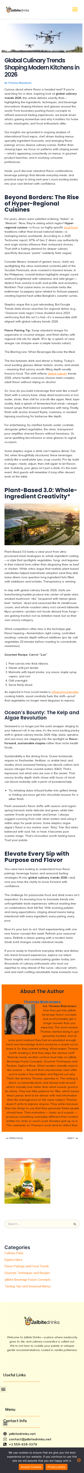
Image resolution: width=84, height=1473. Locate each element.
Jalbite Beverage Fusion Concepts (27, 1279)
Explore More (13, 1260)
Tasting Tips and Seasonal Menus (27, 1286)
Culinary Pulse (13, 1253)
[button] (75, 9)
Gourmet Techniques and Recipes (27, 1273)
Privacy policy (56, 1467)
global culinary (57, 373)
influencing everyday (65, 692)
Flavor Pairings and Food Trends (26, 1266)
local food (71, 227)
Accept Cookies (31, 1467)
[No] (79, 1460)
